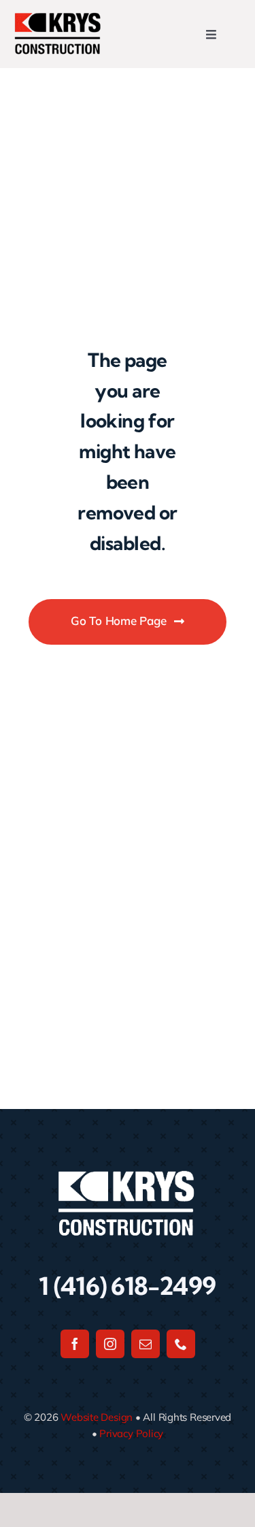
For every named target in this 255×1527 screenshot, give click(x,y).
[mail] (145, 1344)
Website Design (97, 1417)
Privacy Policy (131, 1433)
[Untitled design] (58, 17)
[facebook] (75, 1344)
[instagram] (110, 1344)
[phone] (181, 1344)
